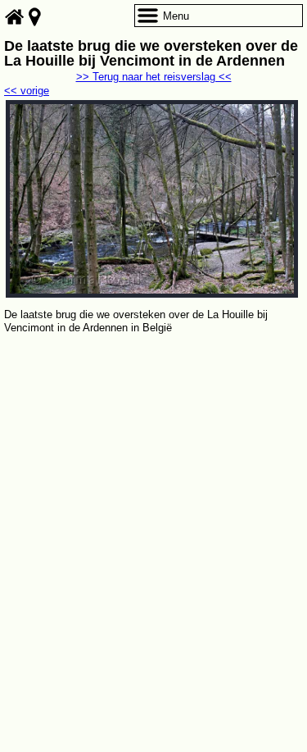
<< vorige (26, 90)
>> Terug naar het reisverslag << (154, 77)
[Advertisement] (153, 499)
